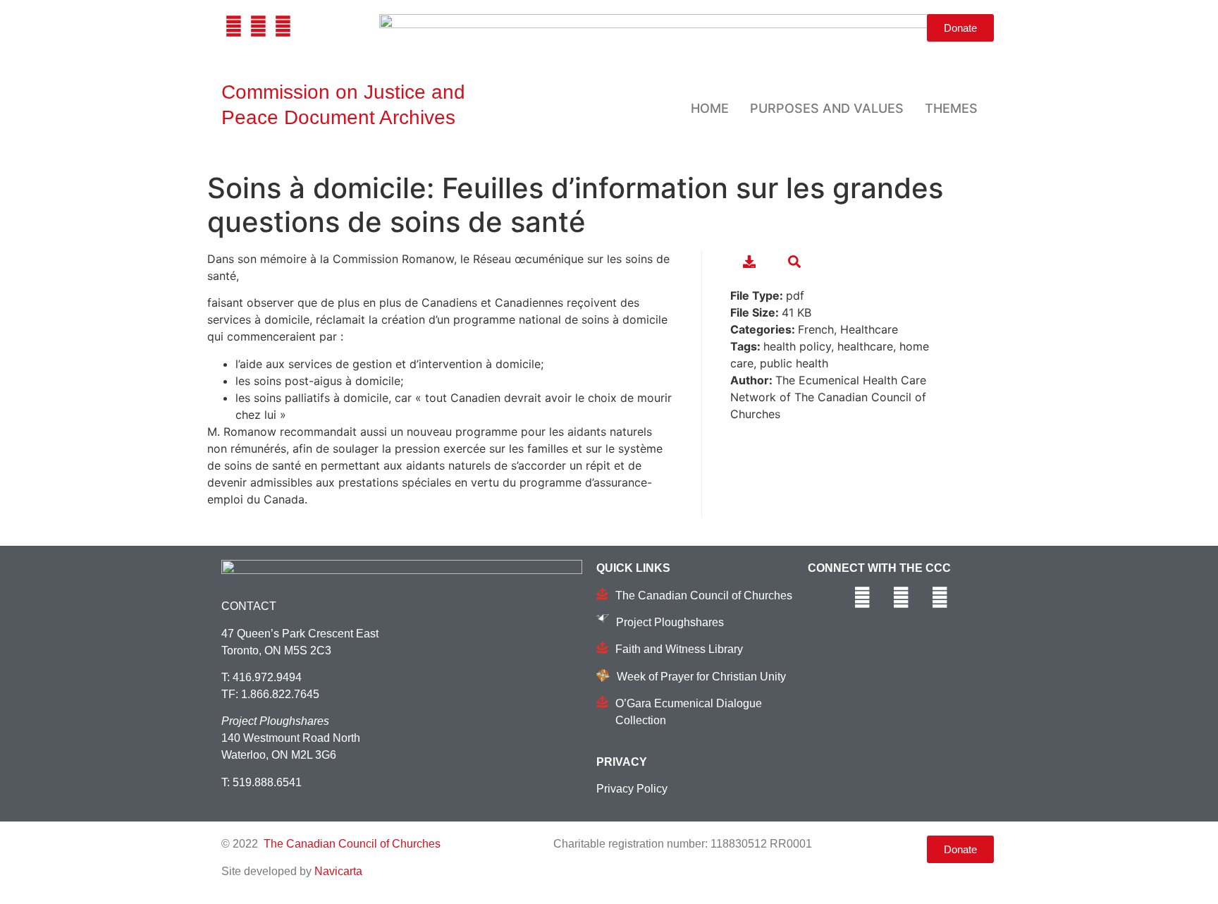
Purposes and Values (827, 108)
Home (710, 108)
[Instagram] (283, 26)
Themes (951, 108)
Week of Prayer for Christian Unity (701, 677)
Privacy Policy (632, 789)
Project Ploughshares (670, 622)
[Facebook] (233, 26)
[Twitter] (258, 26)
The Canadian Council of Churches (703, 595)
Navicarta (338, 871)
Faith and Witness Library (679, 649)
